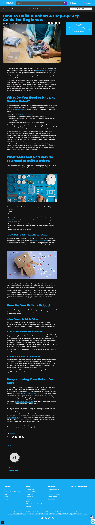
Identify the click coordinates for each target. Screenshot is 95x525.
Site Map (28, 506)
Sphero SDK (51, 499)
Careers (6, 496)
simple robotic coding (30, 393)
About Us (6, 489)
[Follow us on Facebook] (42, 518)
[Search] (65, 3)
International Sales (31, 491)
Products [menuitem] (5, 9)
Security (28, 501)
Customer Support (30, 489)
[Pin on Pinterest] (52, 23)
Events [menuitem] (23, 9)
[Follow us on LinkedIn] (53, 518)
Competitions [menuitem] (48, 9)
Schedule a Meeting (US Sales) (12, 491)
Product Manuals (52, 496)
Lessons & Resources (53, 489)
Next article (53, 445)
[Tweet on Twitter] (56, 23)
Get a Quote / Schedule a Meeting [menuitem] (81, 9)
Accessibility (29, 499)
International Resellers (54, 494)
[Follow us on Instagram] (46, 518)
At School (5, 23)
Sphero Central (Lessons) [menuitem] (35, 9)
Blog (49, 491)
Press (5, 494)
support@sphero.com (76, 514)
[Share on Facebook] (49, 23)
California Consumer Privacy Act (34, 504)
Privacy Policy (29, 494)
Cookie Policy (29, 496)
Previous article (12, 445)
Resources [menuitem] (14, 9)
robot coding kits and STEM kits (24, 401)
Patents (6, 499)
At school (12, 433)
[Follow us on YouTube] (49, 518)
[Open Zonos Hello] (92, 517)
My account (73, 3)
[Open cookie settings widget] (2, 522)
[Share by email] (59, 23)
